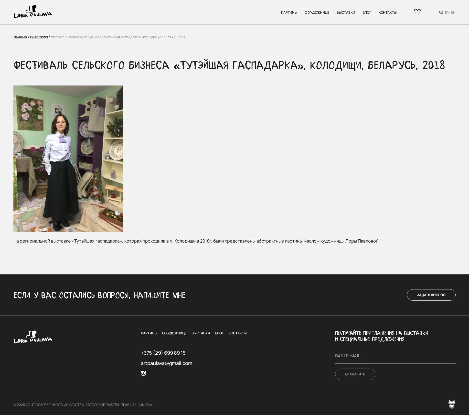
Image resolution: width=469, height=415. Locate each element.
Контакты (388, 12)
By (447, 12)
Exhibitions (39, 37)
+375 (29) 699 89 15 (163, 353)
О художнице (317, 12)
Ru (440, 12)
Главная (20, 37)
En (453, 12)
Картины (289, 12)
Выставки (346, 12)
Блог (366, 12)
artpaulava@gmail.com (166, 363)
